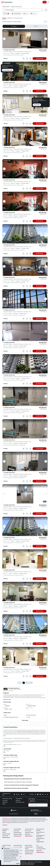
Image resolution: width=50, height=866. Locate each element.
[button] (4, 18)
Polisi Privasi (15, 854)
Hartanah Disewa (29, 829)
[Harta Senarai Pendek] (45, 31)
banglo (37, 731)
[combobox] (23, 10)
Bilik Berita (18, 800)
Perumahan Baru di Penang (40, 839)
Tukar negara (31, 798)
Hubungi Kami (19, 798)
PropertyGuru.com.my (6, 818)
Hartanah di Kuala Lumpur (29, 848)
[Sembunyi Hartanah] (43, 31)
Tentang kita (4, 800)
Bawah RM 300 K (14, 757)
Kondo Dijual (16, 830)
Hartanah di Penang (29, 851)
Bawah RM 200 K (6, 757)
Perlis (4, 750)
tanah (42, 731)
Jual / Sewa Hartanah (40, 848)
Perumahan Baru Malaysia (40, 829)
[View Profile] (5, 30)
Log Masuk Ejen (39, 847)
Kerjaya (3, 803)
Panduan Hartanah (6, 833)
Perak (8, 750)
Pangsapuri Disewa (29, 832)
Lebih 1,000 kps (13, 769)
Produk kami (4, 802)
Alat (37, 845)
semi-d (34, 731)
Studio (4, 763)
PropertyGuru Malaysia (5, 829)
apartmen (30, 731)
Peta (37, 26)
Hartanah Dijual (17, 829)
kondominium (25, 731)
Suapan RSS (38, 850)
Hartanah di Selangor (29, 850)
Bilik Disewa (27, 834)
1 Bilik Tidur (9, 763)
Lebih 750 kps (6, 769)
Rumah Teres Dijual (18, 834)
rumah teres (18, 731)
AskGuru (4, 832)
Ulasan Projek (5, 835)
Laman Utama (5, 6)
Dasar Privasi (30, 861)
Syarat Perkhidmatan (22, 861)
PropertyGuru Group (7, 798)
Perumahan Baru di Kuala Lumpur (40, 836)
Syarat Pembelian (38, 861)
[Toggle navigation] (48, 2)
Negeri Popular (28, 845)
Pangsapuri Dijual (17, 832)
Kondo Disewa (28, 830)
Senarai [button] (14, 26)
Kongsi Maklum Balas (20, 802)
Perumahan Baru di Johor (40, 833)
